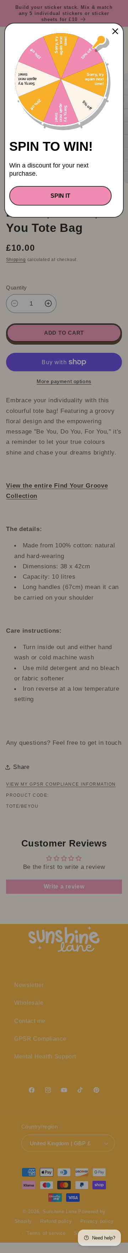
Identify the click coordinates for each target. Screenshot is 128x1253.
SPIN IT (60, 196)
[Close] (115, 31)
